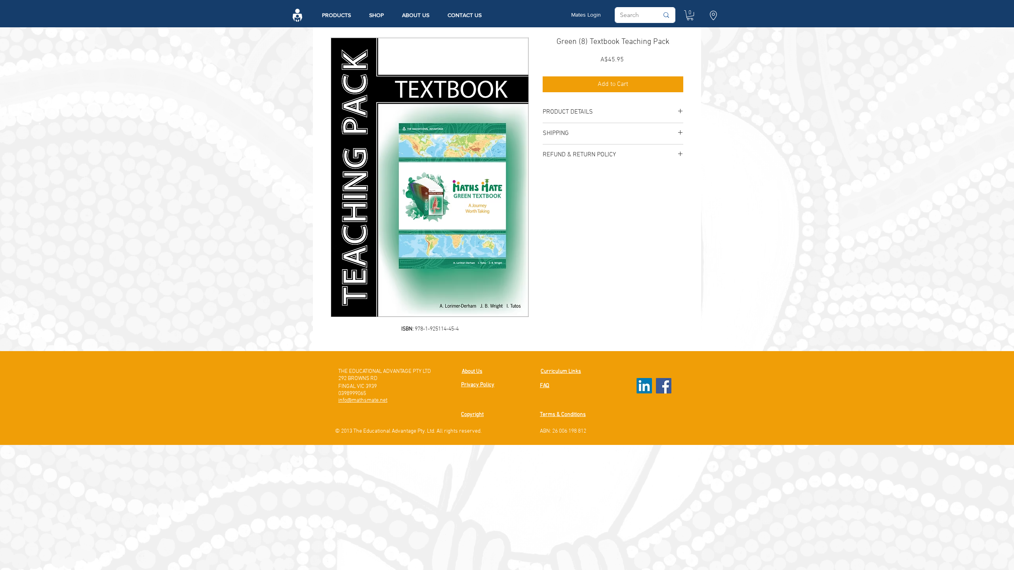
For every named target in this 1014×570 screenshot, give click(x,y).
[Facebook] (663, 385)
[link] (690, 15)
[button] (713, 15)
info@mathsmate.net (362, 400)
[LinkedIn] (644, 385)
